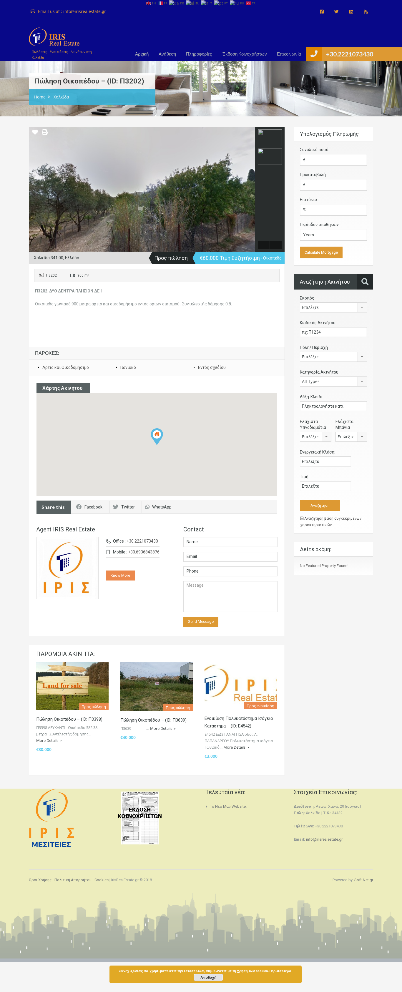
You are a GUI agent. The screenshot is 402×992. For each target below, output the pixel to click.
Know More (120, 575)
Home (40, 97)
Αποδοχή (208, 977)
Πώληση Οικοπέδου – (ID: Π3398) (69, 719)
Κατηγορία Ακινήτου (319, 372)
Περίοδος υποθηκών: (320, 224)
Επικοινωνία (289, 53)
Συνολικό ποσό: (314, 149)
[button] (157, 436)
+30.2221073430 (349, 54)
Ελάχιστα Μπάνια (344, 424)
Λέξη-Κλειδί (311, 396)
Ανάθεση (167, 53)
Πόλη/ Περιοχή (314, 347)
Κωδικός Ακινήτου (317, 322)
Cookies (101, 880)
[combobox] (333, 307)
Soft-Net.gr (363, 880)
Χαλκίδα (61, 97)
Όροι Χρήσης (40, 880)
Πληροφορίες (199, 53)
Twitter (128, 507)
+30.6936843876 (144, 552)
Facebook (93, 507)
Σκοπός (307, 298)
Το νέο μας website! (228, 806)
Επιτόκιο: (309, 199)
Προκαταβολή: (313, 174)
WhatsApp (162, 507)
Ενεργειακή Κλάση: (317, 452)
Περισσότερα (281, 970)
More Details (47, 740)
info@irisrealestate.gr (84, 11)
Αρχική (142, 53)
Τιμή (304, 476)
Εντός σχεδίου (212, 367)
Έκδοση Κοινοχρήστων (244, 53)
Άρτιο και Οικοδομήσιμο (65, 367)
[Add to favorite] (35, 134)
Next (250, 189)
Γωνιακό (128, 367)
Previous (34, 189)
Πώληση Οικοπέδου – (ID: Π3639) (153, 720)
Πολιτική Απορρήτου (73, 880)
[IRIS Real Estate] (54, 39)
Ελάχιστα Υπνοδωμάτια (313, 424)
